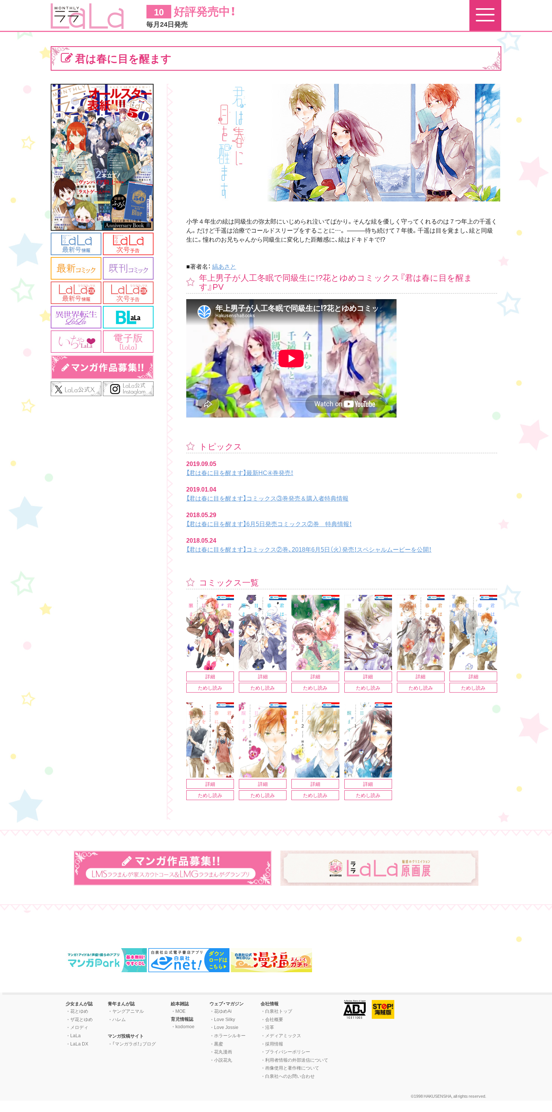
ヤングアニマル (128, 1011)
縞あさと (224, 266)
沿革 (269, 1027)
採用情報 (274, 1043)
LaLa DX (79, 1043)
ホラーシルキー (230, 1035)
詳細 (210, 676)
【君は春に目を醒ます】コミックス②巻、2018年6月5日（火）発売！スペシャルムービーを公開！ (308, 549)
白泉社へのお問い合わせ (290, 1076)
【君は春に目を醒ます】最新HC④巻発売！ (239, 472)
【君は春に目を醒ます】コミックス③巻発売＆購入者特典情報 (267, 497)
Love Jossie (226, 1027)
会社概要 (274, 1019)
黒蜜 (218, 1043)
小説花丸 (223, 1059)
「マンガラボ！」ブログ (134, 1043)
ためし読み (210, 687)
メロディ (79, 1027)
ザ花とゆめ (81, 1019)
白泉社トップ (278, 1011)
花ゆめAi (223, 1011)
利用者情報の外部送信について (296, 1059)
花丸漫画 (223, 1051)
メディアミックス (283, 1035)
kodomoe (185, 1026)
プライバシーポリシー (287, 1051)
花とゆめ (79, 1011)
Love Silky (224, 1019)
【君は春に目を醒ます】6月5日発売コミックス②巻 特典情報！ (269, 523)
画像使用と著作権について (292, 1067)
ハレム (119, 1019)
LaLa (75, 1035)
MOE (180, 1011)
